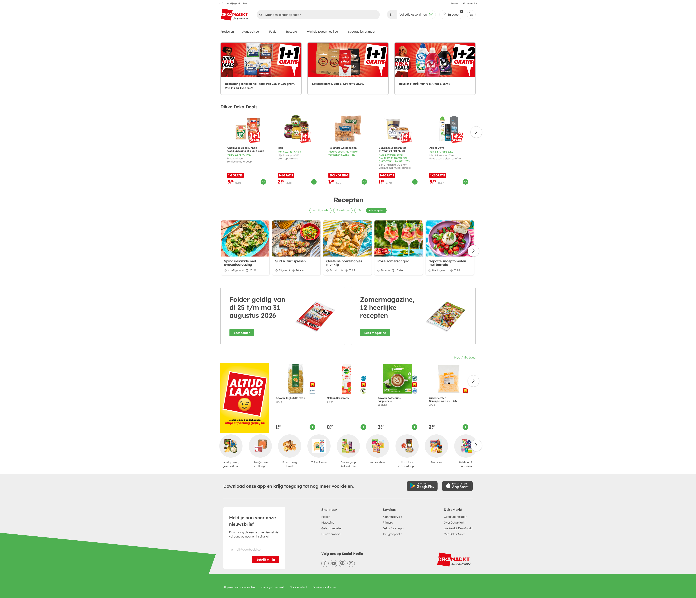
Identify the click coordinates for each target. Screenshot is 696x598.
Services (455, 3)
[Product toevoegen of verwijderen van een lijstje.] (264, 115)
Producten (227, 31)
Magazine (327, 522)
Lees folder (242, 333)
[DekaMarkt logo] (234, 14)
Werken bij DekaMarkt (458, 528)
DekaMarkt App (393, 528)
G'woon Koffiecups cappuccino (389, 400)
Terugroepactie (392, 534)
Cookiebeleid (298, 587)
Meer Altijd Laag (465, 357)
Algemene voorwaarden (239, 587)
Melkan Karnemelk (338, 398)
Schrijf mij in (265, 559)
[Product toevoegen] (312, 427)
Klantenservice (470, 3)
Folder (273, 31)
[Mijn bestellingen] (471, 14)
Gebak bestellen (331, 528)
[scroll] (476, 132)
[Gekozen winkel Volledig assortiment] (391, 14)
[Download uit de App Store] (457, 486)
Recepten (292, 31)
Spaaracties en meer (361, 31)
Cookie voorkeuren (324, 587)
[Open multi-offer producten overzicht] (263, 182)
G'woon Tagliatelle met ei (291, 398)
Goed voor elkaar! (455, 516)
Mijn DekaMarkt (454, 534)
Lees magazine (375, 333)
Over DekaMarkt (454, 522)
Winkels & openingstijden (323, 31)
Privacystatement (272, 587)
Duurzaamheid (330, 534)
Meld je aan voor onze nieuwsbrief (252, 521)
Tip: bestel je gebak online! (234, 3)
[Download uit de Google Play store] (422, 486)
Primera (388, 522)
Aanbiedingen (251, 31)
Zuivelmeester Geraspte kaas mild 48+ (443, 400)
